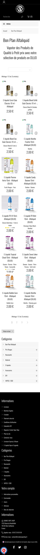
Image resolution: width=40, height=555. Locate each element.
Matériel (7, 360)
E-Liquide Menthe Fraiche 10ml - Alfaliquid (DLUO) (30, 141)
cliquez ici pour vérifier (32, 542)
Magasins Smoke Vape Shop (11, 430)
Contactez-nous (8, 437)
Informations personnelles (11, 494)
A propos (6, 414)
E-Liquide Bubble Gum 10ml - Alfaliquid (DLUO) (10, 296)
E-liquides (8, 365)
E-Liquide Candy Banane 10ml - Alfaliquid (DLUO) (30, 180)
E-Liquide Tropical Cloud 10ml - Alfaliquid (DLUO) (10, 257)
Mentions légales (8, 410)
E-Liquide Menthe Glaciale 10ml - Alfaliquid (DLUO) (30, 296)
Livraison (6, 407)
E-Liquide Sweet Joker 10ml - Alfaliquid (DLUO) (30, 257)
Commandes (7, 498)
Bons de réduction (9, 509)
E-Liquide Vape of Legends (11, 445)
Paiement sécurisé (9, 418)
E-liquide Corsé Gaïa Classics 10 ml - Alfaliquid (10, 103)
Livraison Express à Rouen (11, 441)
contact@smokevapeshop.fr (19, 537)
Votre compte (8, 488)
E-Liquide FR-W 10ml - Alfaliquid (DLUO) (10, 217)
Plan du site (7, 434)
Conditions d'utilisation (10, 422)
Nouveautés (8, 355)
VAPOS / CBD (9, 381)
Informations (8, 515)
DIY (6, 375)
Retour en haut (8, 331)
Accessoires (8, 370)
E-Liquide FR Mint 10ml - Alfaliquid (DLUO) (30, 219)
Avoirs (5, 502)
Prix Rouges (8, 349)
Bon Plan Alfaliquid (10, 344)
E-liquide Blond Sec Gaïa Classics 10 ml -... (10, 140)
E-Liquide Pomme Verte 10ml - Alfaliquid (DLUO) (10, 180)
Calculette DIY (8, 426)
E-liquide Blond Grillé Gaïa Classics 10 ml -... (30, 102)
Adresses (6, 506)
